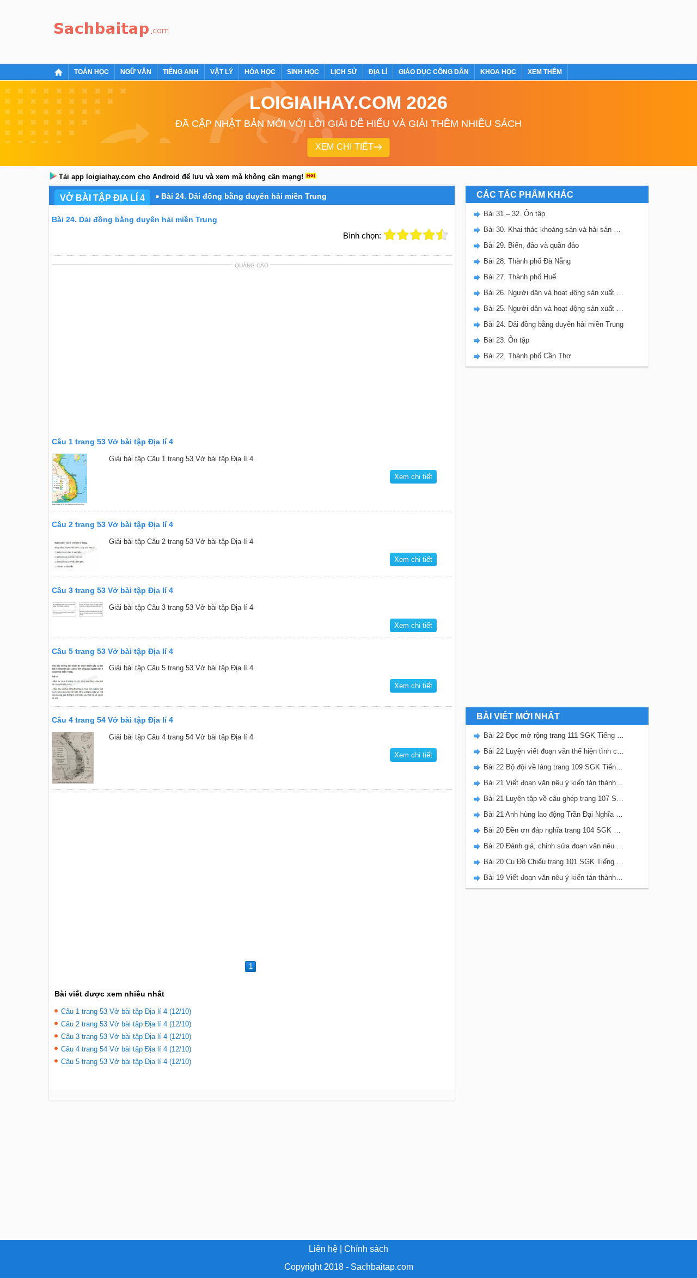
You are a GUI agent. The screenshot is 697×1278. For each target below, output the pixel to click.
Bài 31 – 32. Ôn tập (514, 214)
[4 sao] (429, 234)
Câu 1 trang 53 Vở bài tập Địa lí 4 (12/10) (126, 1011)
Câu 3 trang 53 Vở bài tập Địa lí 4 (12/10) (126, 1036)
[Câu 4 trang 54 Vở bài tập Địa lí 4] (77, 758)
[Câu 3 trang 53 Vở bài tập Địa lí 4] (77, 609)
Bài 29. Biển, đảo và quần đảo (531, 245)
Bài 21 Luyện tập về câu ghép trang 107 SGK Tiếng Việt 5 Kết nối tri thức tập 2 (554, 798)
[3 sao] (416, 234)
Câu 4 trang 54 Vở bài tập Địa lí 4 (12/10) (126, 1049)
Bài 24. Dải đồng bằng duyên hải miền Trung (553, 324)
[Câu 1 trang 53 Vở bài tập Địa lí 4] (77, 479)
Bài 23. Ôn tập (506, 340)
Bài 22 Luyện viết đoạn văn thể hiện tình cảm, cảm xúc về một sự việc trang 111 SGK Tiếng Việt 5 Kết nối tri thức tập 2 (554, 751)
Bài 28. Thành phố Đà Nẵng (527, 261)
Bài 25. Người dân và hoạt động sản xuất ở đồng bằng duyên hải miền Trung (554, 308)
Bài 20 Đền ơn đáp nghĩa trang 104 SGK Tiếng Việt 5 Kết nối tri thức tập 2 (554, 830)
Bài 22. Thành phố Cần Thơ (527, 356)
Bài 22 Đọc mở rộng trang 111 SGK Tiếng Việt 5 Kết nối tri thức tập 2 (554, 735)
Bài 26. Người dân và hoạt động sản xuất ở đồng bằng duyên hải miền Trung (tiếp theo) (554, 293)
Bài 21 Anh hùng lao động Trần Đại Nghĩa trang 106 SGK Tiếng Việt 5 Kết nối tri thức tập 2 (554, 814)
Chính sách (366, 1248)
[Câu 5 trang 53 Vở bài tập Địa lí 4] (77, 681)
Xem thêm (545, 72)
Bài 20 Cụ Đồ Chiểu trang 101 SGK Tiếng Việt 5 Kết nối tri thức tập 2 (554, 862)
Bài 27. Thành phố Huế (520, 277)
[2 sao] (402, 234)
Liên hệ (323, 1248)
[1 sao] (389, 234)
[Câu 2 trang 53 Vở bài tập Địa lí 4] (77, 553)
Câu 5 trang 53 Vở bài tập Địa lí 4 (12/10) (126, 1061)
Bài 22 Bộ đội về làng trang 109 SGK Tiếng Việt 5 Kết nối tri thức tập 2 (554, 767)
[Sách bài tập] (111, 30)
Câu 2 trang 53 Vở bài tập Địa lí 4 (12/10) (126, 1024)
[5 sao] (442, 234)
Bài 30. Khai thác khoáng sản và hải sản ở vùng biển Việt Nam (554, 229)
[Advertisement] (372, 29)
